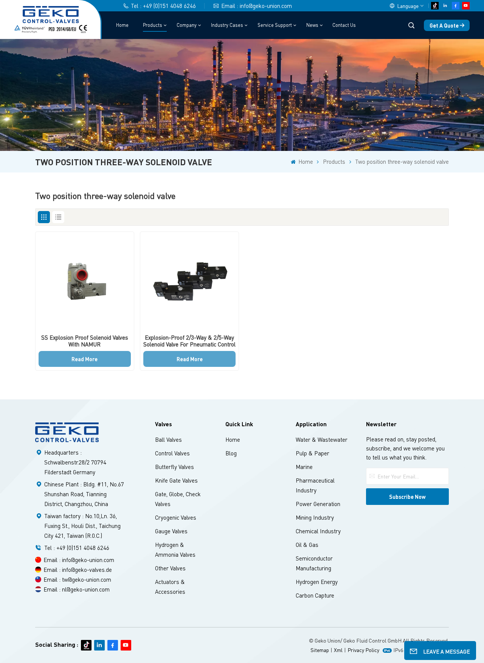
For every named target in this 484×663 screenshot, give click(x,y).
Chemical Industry (318, 531)
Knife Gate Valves (176, 480)
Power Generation (318, 504)
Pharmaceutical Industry (315, 485)
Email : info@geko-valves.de (77, 569)
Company (187, 25)
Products (152, 25)
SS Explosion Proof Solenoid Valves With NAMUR (84, 341)
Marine (304, 466)
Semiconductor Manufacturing (314, 563)
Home (122, 25)
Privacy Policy (363, 649)
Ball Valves (168, 439)
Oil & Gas (307, 544)
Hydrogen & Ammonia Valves (175, 549)
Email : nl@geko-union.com (76, 589)
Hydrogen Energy (317, 581)
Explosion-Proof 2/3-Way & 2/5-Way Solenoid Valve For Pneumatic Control (189, 341)
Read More (84, 359)
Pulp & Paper (312, 453)
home (232, 439)
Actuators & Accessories (170, 586)
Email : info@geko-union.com (256, 5)
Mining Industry (315, 517)
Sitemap (319, 649)
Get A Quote (444, 25)
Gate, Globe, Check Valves (178, 499)
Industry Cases (227, 25)
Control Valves (172, 453)
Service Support (275, 25)
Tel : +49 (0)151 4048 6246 (163, 5)
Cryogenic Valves (175, 517)
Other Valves (170, 568)
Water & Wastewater (321, 439)
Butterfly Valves (174, 466)
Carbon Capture (315, 595)
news (312, 25)
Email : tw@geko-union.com (77, 579)
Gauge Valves (171, 531)
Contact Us (344, 25)
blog (231, 453)
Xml (338, 649)
